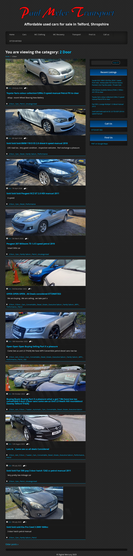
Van (25, 359)
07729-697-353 (96, 130)
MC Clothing (39, 34)
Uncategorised (31, 104)
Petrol (22, 104)
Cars (24, 34)
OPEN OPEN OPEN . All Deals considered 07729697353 (33, 293)
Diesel (22, 154)
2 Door (65, 52)
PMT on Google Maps (99, 144)
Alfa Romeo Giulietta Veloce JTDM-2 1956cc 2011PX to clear (107, 91)
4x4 (16, 357)
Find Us (92, 34)
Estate (45, 304)
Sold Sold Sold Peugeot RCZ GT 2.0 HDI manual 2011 (32, 193)
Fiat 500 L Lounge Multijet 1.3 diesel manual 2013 (108, 105)
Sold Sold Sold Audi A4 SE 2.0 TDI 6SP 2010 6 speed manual (108, 112)
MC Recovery (58, 34)
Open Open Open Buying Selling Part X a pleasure (32, 346)
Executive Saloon (55, 304)
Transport (76, 34)
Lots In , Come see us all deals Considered (27, 449)
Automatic (37, 409)
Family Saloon (31, 154)
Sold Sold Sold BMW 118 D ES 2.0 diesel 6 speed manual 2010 (37, 143)
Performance (43, 154)
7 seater (29, 409)
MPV (76, 304)
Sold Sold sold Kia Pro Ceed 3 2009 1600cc (27, 527)
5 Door (18, 304)
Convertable (31, 304)
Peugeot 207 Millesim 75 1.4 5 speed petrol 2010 (30, 243)
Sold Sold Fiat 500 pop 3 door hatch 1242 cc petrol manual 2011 (38, 470)
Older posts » (11, 544)
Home (11, 34)
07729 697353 (15, 41)
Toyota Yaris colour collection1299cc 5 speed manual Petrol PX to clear (42, 93)
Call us (106, 34)
